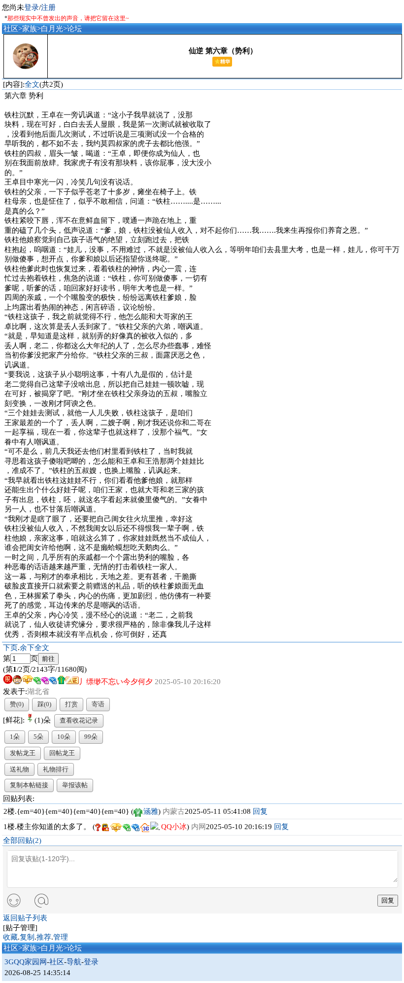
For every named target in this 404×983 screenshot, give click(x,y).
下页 (10, 648)
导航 (74, 962)
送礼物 (19, 769)
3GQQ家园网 (25, 962)
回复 (260, 811)
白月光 (52, 29)
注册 (48, 7)
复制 (27, 937)
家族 (29, 29)
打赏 (71, 704)
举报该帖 (75, 785)
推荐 (43, 937)
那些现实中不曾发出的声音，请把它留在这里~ (68, 18)
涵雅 (150, 811)
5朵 (38, 736)
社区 (10, 29)
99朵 (91, 736)
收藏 (10, 937)
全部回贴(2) (22, 840)
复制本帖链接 (29, 785)
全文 (32, 84)
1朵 (15, 736)
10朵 (63, 736)
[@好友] (41, 901)
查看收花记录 (79, 720)
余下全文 (34, 648)
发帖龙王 (22, 753)
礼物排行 (55, 769)
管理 (60, 937)
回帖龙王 (62, 753)
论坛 (74, 29)
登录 (31, 7)
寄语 (98, 704)
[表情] (14, 901)
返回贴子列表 (25, 918)
